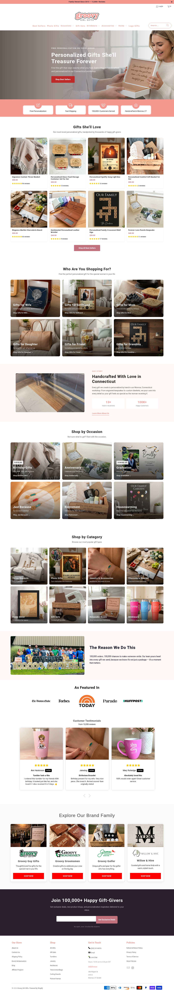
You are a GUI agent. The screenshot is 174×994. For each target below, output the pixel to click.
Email (93, 953)
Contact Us (16, 952)
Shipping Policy (17, 957)
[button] (67, 26)
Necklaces (54, 965)
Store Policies (131, 961)
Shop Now (28, 876)
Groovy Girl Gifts (23, 988)
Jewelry (53, 961)
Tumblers (53, 957)
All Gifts (53, 948)
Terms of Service (132, 957)
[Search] (167, 25)
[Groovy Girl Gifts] (87, 16)
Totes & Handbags (56, 970)
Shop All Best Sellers (87, 248)
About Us (15, 948)
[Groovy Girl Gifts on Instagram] (133, 968)
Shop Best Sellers (63, 79)
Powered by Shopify (36, 988)
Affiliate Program (17, 970)
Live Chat (94, 957)
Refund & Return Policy (134, 948)
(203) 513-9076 (96, 948)
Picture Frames (55, 979)
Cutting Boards (55, 974)
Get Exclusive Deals (106, 920)
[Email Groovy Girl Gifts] (128, 968)
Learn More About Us (100, 413)
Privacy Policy (131, 952)
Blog (13, 965)
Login (161, 6)
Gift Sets (53, 952)
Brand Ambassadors (19, 961)
